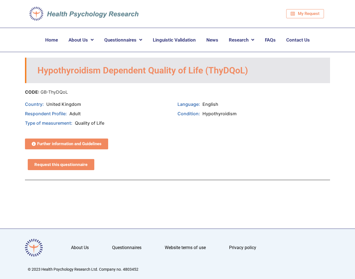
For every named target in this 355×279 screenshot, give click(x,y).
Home (51, 40)
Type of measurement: (49, 123)
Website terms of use (185, 247)
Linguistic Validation (174, 40)
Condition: (189, 113)
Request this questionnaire (61, 164)
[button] (66, 144)
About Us (78, 40)
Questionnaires (120, 40)
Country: (35, 104)
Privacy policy (242, 247)
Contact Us (298, 40)
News (212, 40)
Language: (189, 104)
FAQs (270, 40)
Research (238, 40)
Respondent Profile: (46, 113)
